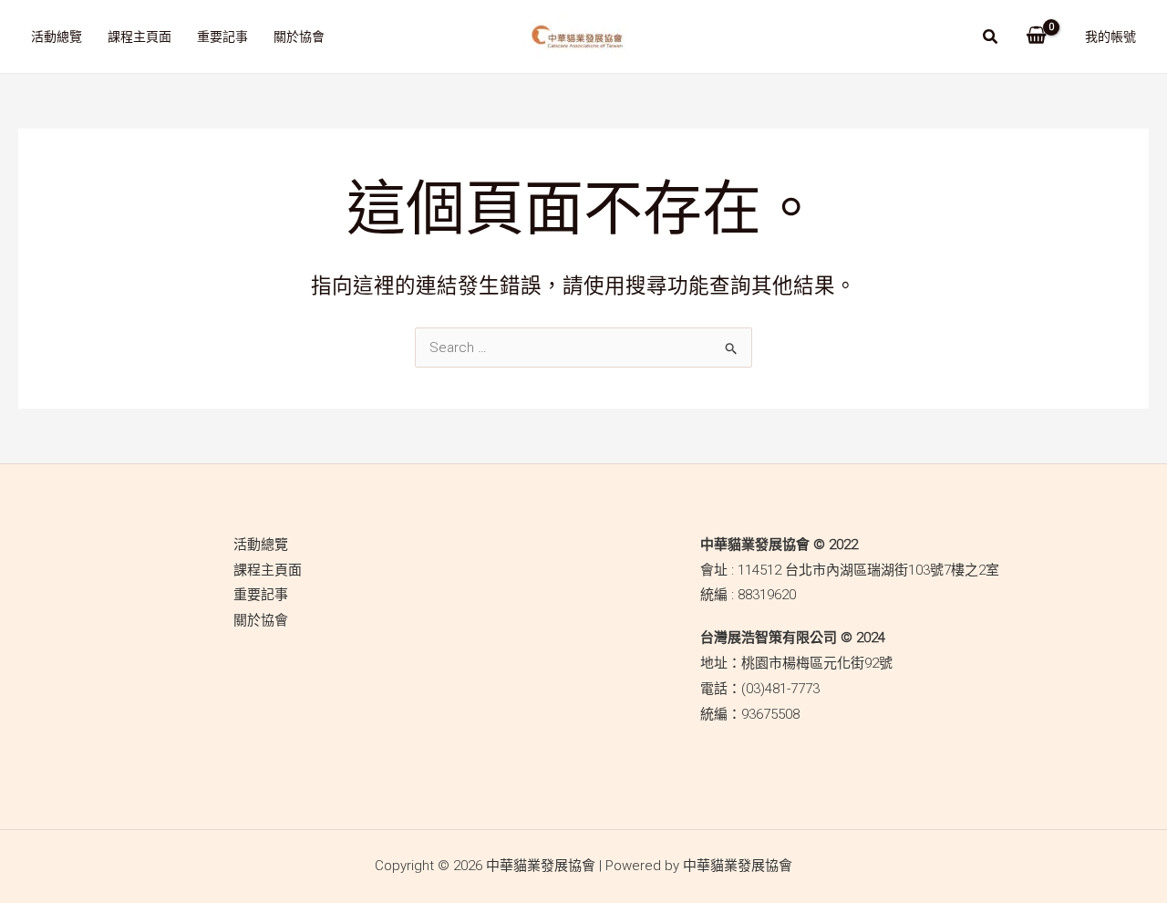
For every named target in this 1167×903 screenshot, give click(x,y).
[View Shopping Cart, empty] (1036, 36)
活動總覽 (56, 36)
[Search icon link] (991, 38)
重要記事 (222, 36)
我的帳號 (1110, 36)
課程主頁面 (139, 36)
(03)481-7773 (780, 688)
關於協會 (299, 36)
